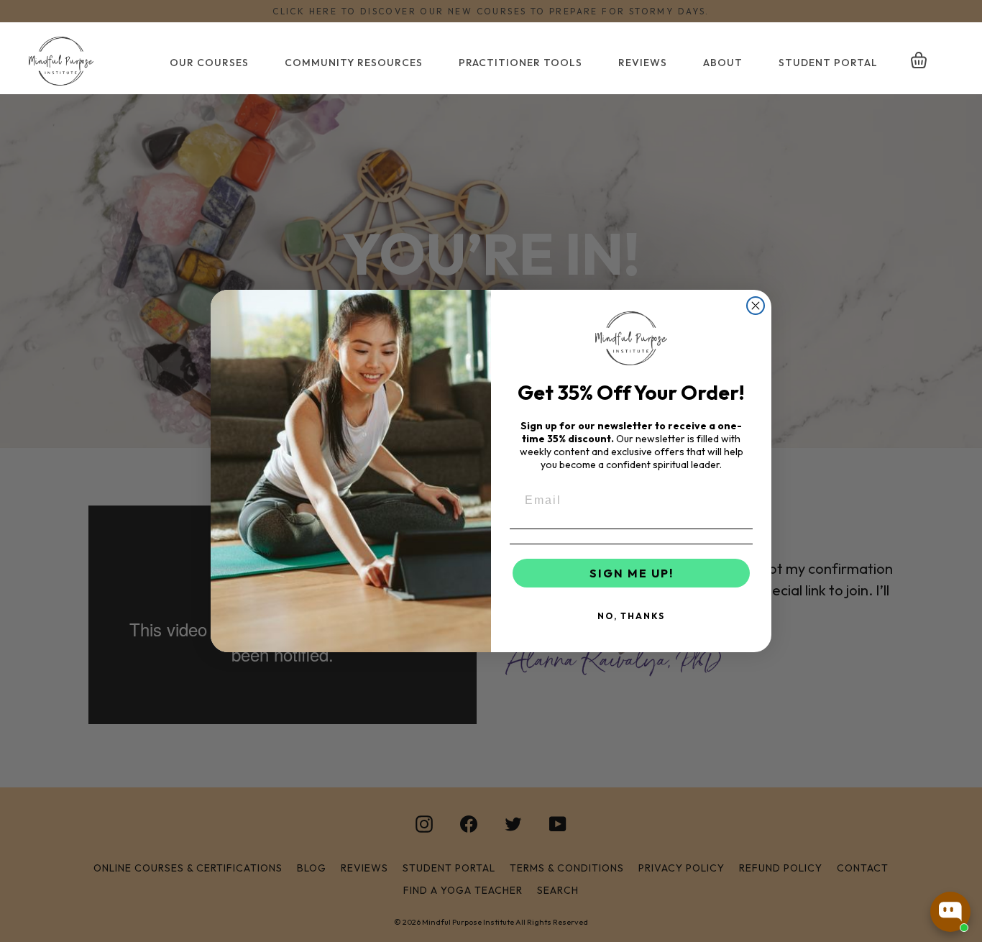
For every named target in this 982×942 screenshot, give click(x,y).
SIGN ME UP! (631, 573)
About (723, 62)
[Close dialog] (755, 305)
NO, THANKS (631, 616)
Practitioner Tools (520, 62)
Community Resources (354, 62)
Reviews (642, 62)
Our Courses (209, 62)
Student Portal (828, 62)
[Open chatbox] (950, 912)
